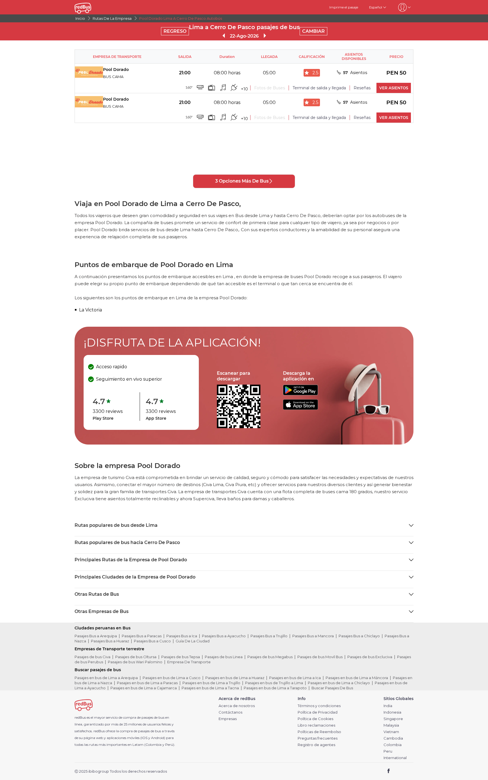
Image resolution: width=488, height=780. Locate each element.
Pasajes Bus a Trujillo (268, 636)
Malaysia (391, 725)
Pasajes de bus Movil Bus (320, 657)
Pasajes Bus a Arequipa (96, 636)
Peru (388, 751)
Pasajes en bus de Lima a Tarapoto (275, 688)
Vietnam (391, 732)
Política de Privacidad (317, 712)
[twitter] (399, 771)
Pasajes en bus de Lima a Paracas (147, 683)
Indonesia (392, 712)
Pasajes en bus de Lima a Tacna (210, 688)
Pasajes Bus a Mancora (313, 636)
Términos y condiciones (319, 706)
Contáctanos (230, 712)
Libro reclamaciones (316, 725)
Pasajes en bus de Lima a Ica (295, 677)
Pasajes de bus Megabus (270, 657)
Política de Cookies (315, 719)
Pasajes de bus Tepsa (180, 657)
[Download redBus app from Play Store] (300, 393)
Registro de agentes (316, 745)
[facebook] (389, 771)
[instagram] (407, 771)
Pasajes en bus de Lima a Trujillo (211, 683)
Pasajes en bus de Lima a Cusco (172, 677)
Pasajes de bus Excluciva (369, 657)
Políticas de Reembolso (319, 732)
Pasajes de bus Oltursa (135, 657)
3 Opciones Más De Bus (242, 181)
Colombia (393, 745)
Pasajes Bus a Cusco (152, 641)
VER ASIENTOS (393, 88)
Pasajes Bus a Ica (181, 636)
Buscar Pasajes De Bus (332, 688)
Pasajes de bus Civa (92, 657)
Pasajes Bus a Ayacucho (224, 636)
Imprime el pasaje (343, 7)
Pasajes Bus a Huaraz (110, 641)
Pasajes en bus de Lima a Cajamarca (143, 688)
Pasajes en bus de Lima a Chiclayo (339, 683)
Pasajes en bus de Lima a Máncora (357, 677)
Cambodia (393, 738)
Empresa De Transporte (189, 662)
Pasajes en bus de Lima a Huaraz (234, 677)
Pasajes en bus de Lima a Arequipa (106, 677)
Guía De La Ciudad (193, 641)
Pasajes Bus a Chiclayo (359, 636)
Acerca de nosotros (237, 706)
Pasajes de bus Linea (224, 657)
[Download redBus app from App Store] (300, 408)
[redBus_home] (91, 7)
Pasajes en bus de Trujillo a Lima (274, 683)
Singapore (393, 719)
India (388, 706)
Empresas (228, 719)
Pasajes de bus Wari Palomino (135, 662)
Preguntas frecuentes (317, 738)
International (395, 758)
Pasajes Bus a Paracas (142, 636)
